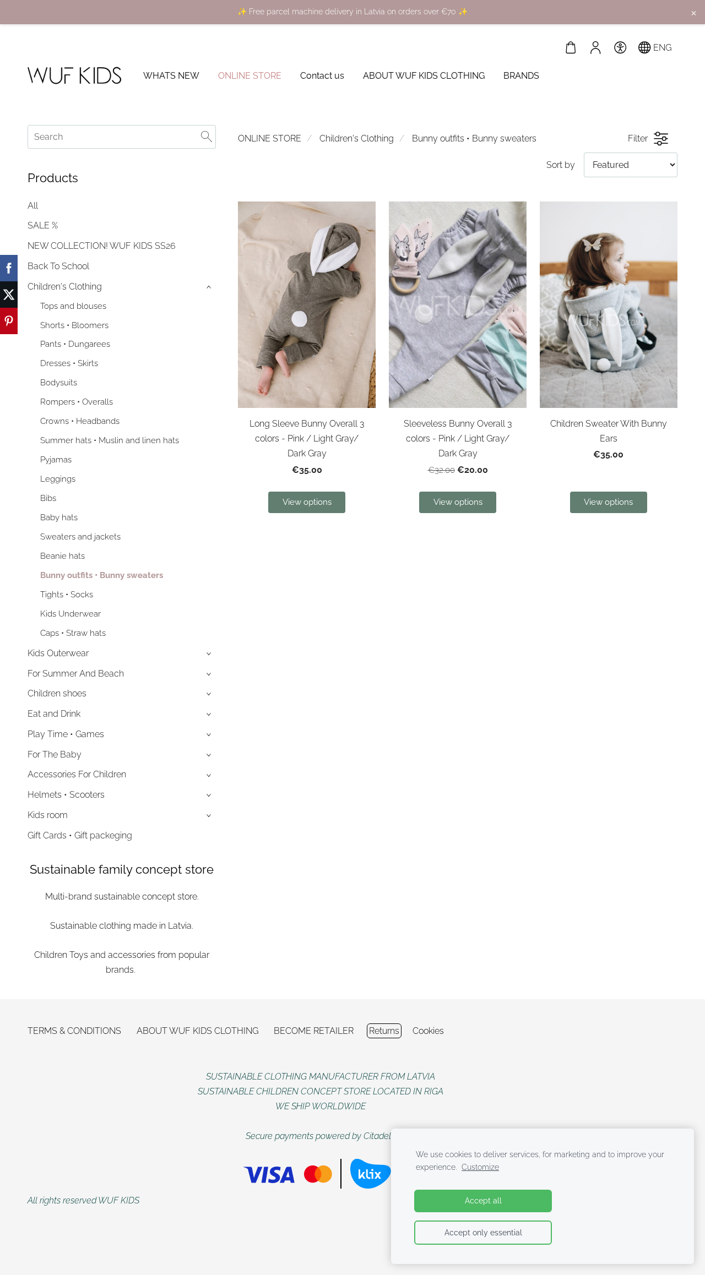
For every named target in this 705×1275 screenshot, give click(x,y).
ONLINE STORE (269, 138)
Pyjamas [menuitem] (56, 460)
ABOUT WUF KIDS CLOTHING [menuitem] (424, 75)
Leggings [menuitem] (57, 479)
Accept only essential (483, 1232)
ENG (661, 47)
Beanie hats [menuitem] (62, 556)
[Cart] (570, 47)
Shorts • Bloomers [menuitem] (74, 325)
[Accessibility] (620, 47)
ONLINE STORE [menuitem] (249, 75)
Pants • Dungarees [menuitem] (75, 344)
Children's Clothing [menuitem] (65, 286)
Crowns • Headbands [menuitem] (80, 421)
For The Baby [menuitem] (55, 754)
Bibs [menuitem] (48, 498)
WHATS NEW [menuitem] (171, 75)
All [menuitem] (33, 205)
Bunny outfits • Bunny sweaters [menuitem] (101, 575)
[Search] (206, 137)
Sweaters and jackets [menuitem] (80, 537)
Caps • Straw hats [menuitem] (73, 633)
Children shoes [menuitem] (57, 693)
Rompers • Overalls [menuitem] (76, 402)
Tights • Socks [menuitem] (66, 595)
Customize (480, 1167)
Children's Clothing (356, 138)
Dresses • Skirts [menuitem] (69, 363)
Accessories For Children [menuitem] (77, 774)
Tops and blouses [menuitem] (73, 306)
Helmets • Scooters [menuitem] (66, 794)
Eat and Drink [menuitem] (54, 714)
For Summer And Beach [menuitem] (76, 673)
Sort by (560, 165)
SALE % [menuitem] (43, 225)
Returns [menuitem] (384, 1031)
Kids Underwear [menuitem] (70, 614)
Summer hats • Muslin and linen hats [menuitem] (109, 440)
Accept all (483, 1200)
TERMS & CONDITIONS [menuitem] (74, 1031)
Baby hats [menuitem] (59, 517)
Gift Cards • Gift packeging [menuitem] (80, 835)
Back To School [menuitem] (58, 266)
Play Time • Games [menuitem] (66, 734)
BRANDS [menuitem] (521, 75)
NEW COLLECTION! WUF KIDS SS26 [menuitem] (102, 246)
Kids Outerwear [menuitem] (58, 653)
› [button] (210, 287)
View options (307, 502)
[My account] (595, 47)
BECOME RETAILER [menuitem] (314, 1031)
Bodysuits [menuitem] (58, 383)
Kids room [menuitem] (48, 815)
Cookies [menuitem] (428, 1031)
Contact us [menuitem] (322, 75)
